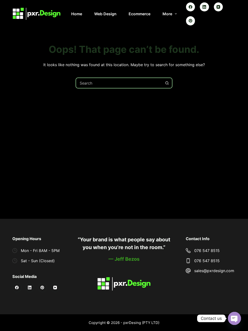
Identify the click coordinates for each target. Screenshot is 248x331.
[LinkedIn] (204, 7)
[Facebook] (190, 7)
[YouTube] (218, 7)
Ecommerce (139, 13)
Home (76, 13)
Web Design (105, 13)
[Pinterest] (190, 20)
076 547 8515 (207, 250)
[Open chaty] (234, 318)
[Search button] (167, 83)
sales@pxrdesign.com (214, 270)
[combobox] (119, 83)
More (167, 13)
